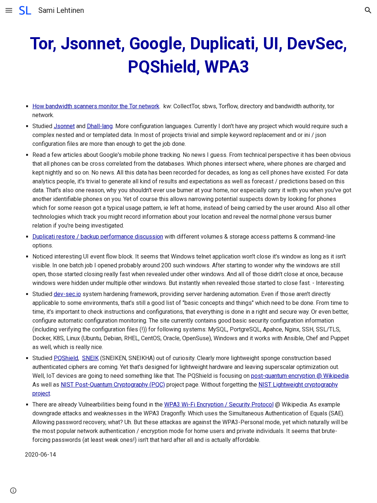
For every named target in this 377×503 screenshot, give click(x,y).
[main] (188, 55)
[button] (9, 10)
